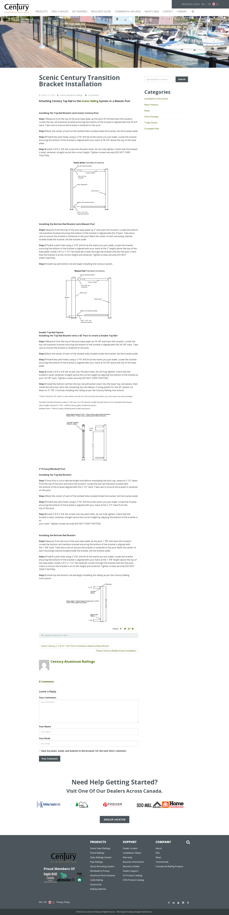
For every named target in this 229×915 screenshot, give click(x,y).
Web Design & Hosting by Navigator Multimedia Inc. (135, 912)
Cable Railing (96, 879)
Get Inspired (79, 11)
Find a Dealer (60, 11)
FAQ (158, 852)
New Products (151, 104)
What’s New (152, 11)
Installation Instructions (53, 635)
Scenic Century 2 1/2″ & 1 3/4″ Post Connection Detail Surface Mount (75, 645)
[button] (193, 11)
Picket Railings (97, 852)
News (65, 635)
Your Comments (47, 697)
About (159, 848)
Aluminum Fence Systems (102, 875)
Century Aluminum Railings (73, 661)
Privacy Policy (63, 902)
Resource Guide (101, 11)
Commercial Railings (128, 11)
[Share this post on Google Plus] (129, 628)
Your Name (45, 726)
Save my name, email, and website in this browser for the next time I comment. (84, 750)
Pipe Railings (96, 861)
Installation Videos (132, 852)
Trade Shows (150, 122)
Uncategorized (151, 128)
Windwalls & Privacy (100, 870)
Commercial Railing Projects (169, 866)
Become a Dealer (131, 866)
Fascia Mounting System (102, 866)
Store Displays (151, 116)
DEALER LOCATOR (114, 819)
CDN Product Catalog (133, 879)
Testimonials (162, 861)
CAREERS (182, 11)
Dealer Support (130, 870)
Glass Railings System (100, 857)
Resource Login (191, 4)
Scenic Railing (90, 101)
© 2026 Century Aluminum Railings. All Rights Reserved (95, 912)
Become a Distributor (133, 861)
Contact (168, 11)
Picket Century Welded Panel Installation (116, 650)
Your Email (44, 738)
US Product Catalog (132, 875)
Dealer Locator (130, 848)
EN (203, 4)
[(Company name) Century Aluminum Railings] (17, 8)
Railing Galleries (98, 889)
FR (209, 4)
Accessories (96, 884)
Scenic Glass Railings (100, 848)
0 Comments (93, 95)
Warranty (127, 857)
